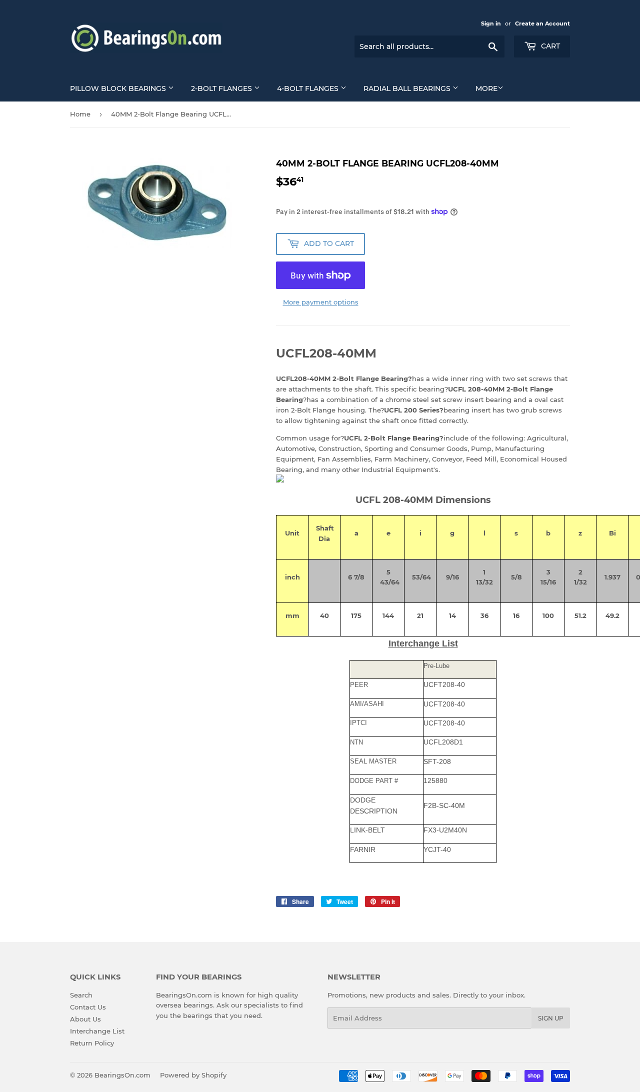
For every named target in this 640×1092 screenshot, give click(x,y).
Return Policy (92, 1043)
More (487, 88)
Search (81, 995)
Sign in (491, 23)
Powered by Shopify (193, 1075)
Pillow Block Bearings (119, 88)
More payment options (320, 302)
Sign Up (551, 1018)
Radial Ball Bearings (408, 88)
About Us (85, 1019)
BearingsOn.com (122, 1075)
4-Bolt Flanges (308, 88)
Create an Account (542, 23)
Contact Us (88, 1007)
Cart (549, 46)
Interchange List (97, 1031)
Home (80, 114)
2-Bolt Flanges (222, 88)
